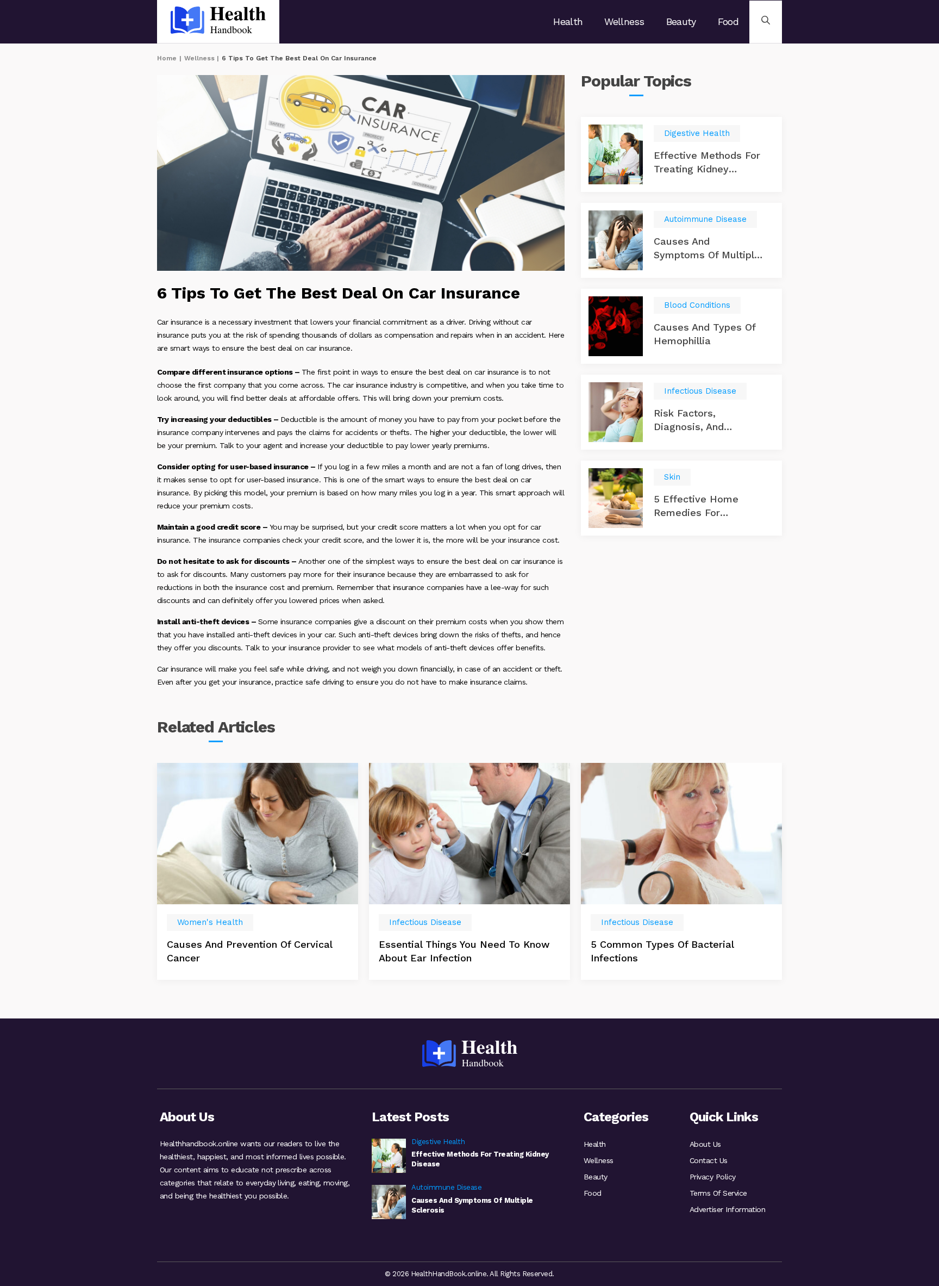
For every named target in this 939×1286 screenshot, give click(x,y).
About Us (705, 1144)
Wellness (624, 21)
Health (568, 21)
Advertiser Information (727, 1209)
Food (728, 21)
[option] (258, 871)
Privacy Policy (713, 1176)
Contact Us (709, 1160)
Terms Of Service (718, 1193)
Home (167, 58)
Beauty (681, 21)
